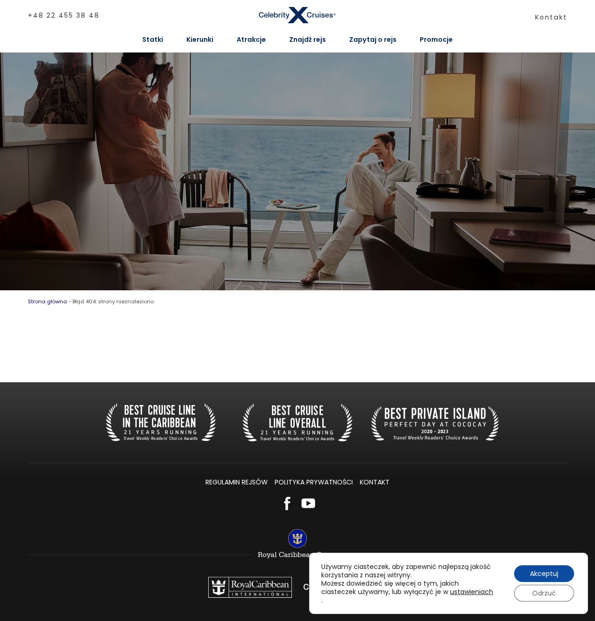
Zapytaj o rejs (373, 39)
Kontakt (551, 17)
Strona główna (47, 301)
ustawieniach (471, 592)
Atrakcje (251, 39)
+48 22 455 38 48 (63, 15)
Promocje (436, 39)
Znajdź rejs (307, 39)
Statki (152, 39)
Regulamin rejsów (236, 482)
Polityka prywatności (314, 482)
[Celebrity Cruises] (298, 15)
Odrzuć (544, 593)
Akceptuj (544, 573)
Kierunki (199, 39)
